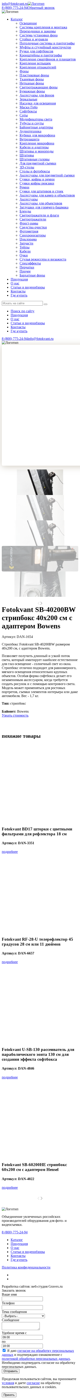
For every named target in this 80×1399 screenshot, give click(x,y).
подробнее (10, 852)
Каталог (17, 1240)
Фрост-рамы (29, 223)
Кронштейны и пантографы (41, 55)
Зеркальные (28, 99)
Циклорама (28, 239)
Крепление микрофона (37, 143)
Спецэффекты (30, 263)
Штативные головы (35, 159)
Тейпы (25, 247)
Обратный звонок (41, 8)
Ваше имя (9, 1294)
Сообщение (10, 1320)
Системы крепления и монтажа (43, 27)
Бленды (25, 211)
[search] (45, 304)
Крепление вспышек (35, 63)
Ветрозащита (29, 139)
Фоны (24, 71)
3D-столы (27, 167)
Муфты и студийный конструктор (45, 47)
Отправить (11, 1371)
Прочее (25, 271)
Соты (24, 115)
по (4, 1341)
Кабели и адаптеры (34, 147)
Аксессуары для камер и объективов (47, 195)
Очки (24, 255)
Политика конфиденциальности (26, 1267)
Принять (9, 1395)
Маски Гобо (29, 107)
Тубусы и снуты (32, 123)
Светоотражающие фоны (39, 87)
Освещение (28, 23)
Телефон (8, 1303)
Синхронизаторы (33, 235)
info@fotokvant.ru (15, 4)
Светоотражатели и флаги (39, 215)
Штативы (27, 155)
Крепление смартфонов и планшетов (48, 59)
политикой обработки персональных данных (36, 1359)
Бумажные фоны (32, 91)
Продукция (19, 279)
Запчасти (26, 243)
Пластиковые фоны (34, 75)
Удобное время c (14, 1333)
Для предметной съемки (38, 163)
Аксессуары (29, 199)
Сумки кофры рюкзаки (37, 183)
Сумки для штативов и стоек (41, 191)
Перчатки (27, 267)
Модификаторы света (36, 119)
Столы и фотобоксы (35, 171)
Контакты (18, 291)
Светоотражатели (33, 219)
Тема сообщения (14, 1312)
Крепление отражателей (38, 67)
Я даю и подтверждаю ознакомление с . (38, 1355)
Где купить (19, 295)
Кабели (25, 251)
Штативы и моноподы (37, 151)
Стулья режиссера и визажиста (43, 259)
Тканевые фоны (32, 79)
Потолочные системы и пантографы (47, 43)
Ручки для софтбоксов (36, 51)
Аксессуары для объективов (41, 203)
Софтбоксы (28, 111)
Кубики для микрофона (37, 135)
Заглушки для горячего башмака (44, 207)
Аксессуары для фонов (37, 95)
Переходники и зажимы (38, 31)
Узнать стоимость (15, 715)
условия (8, 1383)
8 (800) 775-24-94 (15, 8)
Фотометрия (29, 231)
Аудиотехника (30, 131)
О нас (15, 283)
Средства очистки (33, 227)
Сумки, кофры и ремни (37, 179)
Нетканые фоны (32, 83)
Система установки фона (39, 35)
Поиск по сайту (22, 311)
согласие (33, 1383)
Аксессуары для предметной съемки (47, 175)
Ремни (24, 187)
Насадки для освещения (38, 103)
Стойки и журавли (34, 39)
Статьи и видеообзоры (28, 287)
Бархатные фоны (32, 275)
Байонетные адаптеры (36, 127)
